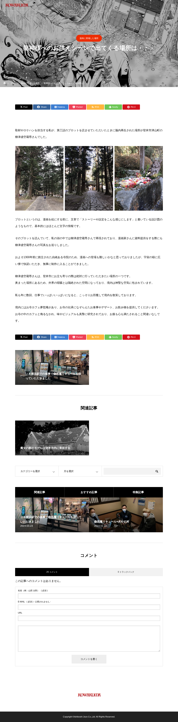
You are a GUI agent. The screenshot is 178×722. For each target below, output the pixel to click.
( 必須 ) (33, 591)
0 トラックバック (126, 572)
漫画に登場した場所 (89, 38)
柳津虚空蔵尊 (23, 136)
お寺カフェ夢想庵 (37, 307)
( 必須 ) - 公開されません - (34, 602)
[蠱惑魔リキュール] (16, 5)
